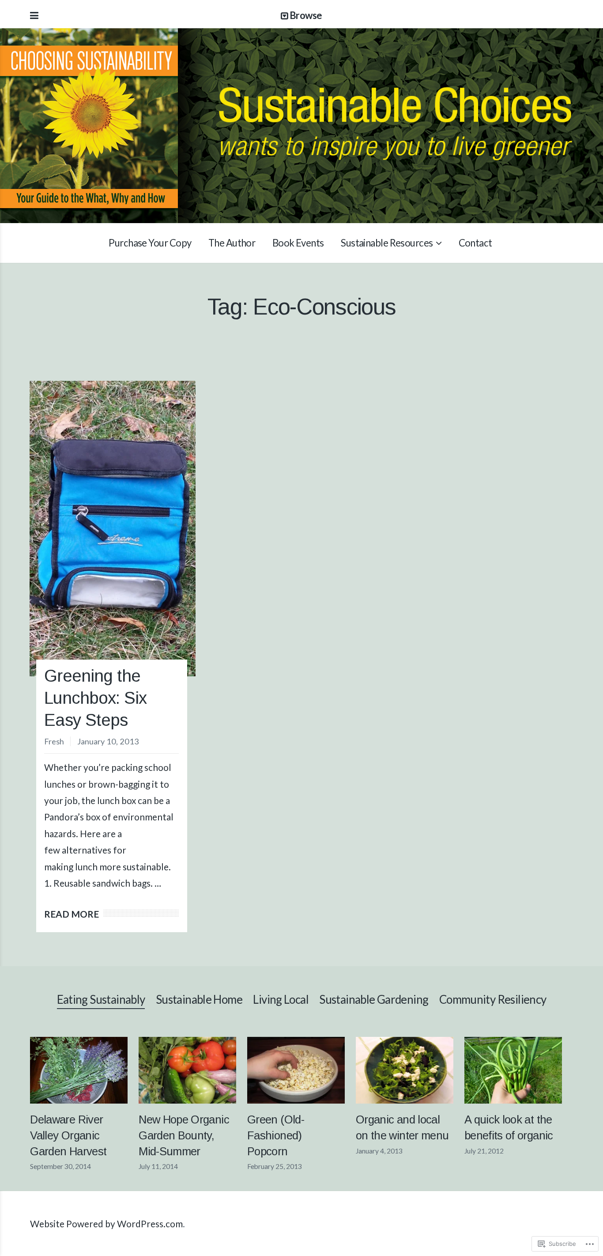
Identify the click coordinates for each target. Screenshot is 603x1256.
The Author (231, 243)
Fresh (54, 741)
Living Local (281, 999)
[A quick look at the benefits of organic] (513, 1070)
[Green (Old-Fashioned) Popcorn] (296, 1070)
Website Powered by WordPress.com (106, 1223)
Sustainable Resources (387, 243)
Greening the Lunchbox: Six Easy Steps (95, 697)
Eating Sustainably (101, 999)
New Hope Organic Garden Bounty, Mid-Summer (184, 1135)
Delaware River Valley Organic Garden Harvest (68, 1135)
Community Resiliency (492, 999)
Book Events (298, 243)
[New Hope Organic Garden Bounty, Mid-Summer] (187, 1070)
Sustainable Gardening (373, 999)
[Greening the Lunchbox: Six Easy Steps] (113, 528)
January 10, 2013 (108, 741)
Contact (475, 243)
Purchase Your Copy (150, 243)
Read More (71, 913)
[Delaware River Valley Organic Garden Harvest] (79, 1070)
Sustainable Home (199, 999)
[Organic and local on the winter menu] (404, 1070)
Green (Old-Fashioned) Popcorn (275, 1135)
